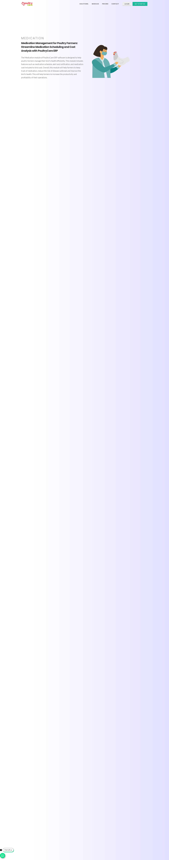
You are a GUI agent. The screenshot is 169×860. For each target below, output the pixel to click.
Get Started (140, 4)
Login (127, 4)
